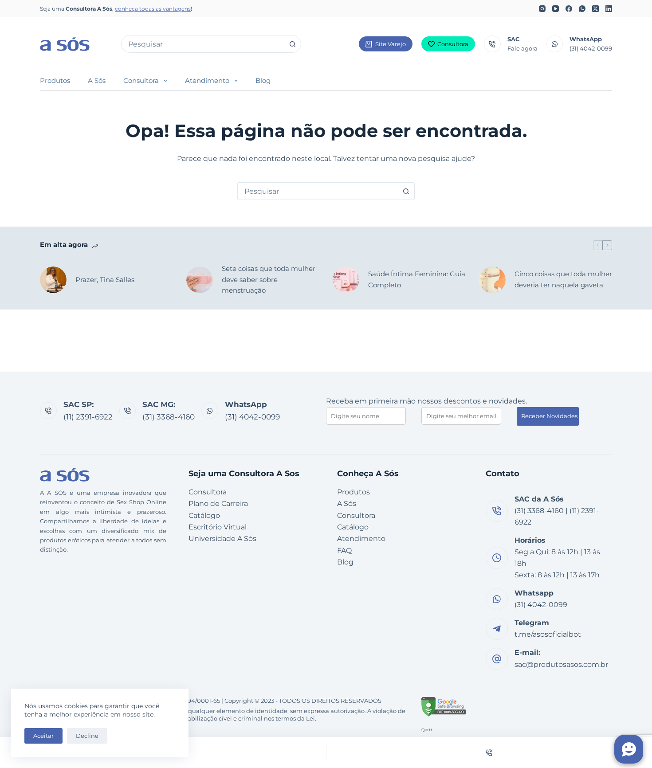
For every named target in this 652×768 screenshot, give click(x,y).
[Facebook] (569, 8)
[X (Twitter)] (595, 8)
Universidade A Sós (222, 538)
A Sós (97, 80)
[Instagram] (542, 8)
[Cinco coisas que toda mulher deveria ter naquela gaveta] (492, 279)
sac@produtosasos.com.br (561, 664)
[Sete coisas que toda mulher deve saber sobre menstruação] (199, 279)
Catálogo (204, 515)
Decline (87, 735)
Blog (263, 80)
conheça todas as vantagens (153, 8)
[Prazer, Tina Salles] (53, 279)
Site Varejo (390, 43)
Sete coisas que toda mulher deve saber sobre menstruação (268, 279)
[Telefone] (489, 752)
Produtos (55, 80)
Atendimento (207, 80)
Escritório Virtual (218, 527)
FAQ (344, 550)
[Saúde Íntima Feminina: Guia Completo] (346, 279)
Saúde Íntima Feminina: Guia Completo (416, 279)
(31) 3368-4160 (168, 416)
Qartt (426, 729)
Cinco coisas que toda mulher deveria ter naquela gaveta (563, 279)
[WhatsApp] (582, 8)
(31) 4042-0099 (591, 48)
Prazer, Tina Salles (104, 279)
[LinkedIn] (608, 8)
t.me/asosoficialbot (548, 634)
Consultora (452, 43)
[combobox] (203, 44)
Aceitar (43, 735)
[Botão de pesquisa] (292, 43)
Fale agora (522, 48)
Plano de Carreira (218, 503)
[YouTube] (555, 8)
